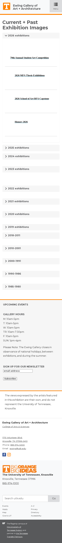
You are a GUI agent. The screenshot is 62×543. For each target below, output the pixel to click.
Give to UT (6, 516)
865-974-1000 (10, 483)
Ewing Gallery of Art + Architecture (27, 7)
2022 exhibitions (18, 188)
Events (5, 506)
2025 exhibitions (18, 147)
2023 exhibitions (18, 169)
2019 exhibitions (18, 227)
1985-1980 (14, 286)
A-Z (32, 506)
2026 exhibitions (18, 35)
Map (4, 512)
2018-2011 (13, 235)
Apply (5, 509)
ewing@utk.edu (18, 448)
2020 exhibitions (18, 214)
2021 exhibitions (18, 201)
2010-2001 (14, 248)
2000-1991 (14, 261)
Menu (57, 6)
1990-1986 (14, 273)
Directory (35, 512)
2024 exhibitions (18, 156)
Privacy (34, 509)
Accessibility (36, 516)
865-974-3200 (17, 445)
